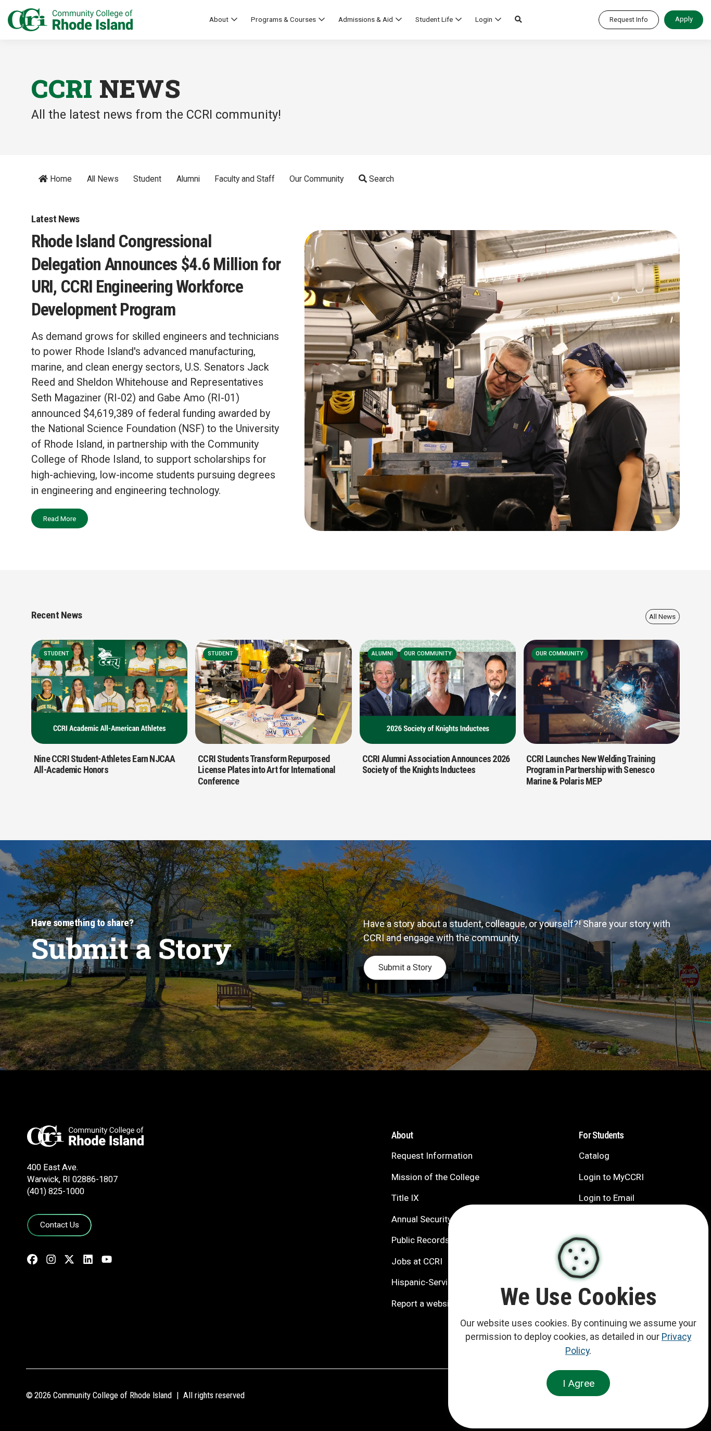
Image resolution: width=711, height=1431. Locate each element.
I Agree (578, 1383)
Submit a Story (405, 967)
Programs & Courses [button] (283, 19)
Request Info (629, 19)
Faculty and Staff (244, 179)
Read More (59, 518)
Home (60, 179)
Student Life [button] (434, 19)
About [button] (218, 19)
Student (147, 179)
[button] (518, 20)
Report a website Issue (435, 1303)
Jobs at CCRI (416, 1261)
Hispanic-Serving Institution (445, 1282)
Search (380, 179)
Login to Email (606, 1198)
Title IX (405, 1198)
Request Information (432, 1155)
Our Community (316, 179)
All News (103, 179)
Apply (684, 19)
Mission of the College (435, 1177)
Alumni (188, 179)
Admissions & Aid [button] (365, 19)
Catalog (594, 1155)
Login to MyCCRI (611, 1177)
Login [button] (483, 19)
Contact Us (59, 1225)
